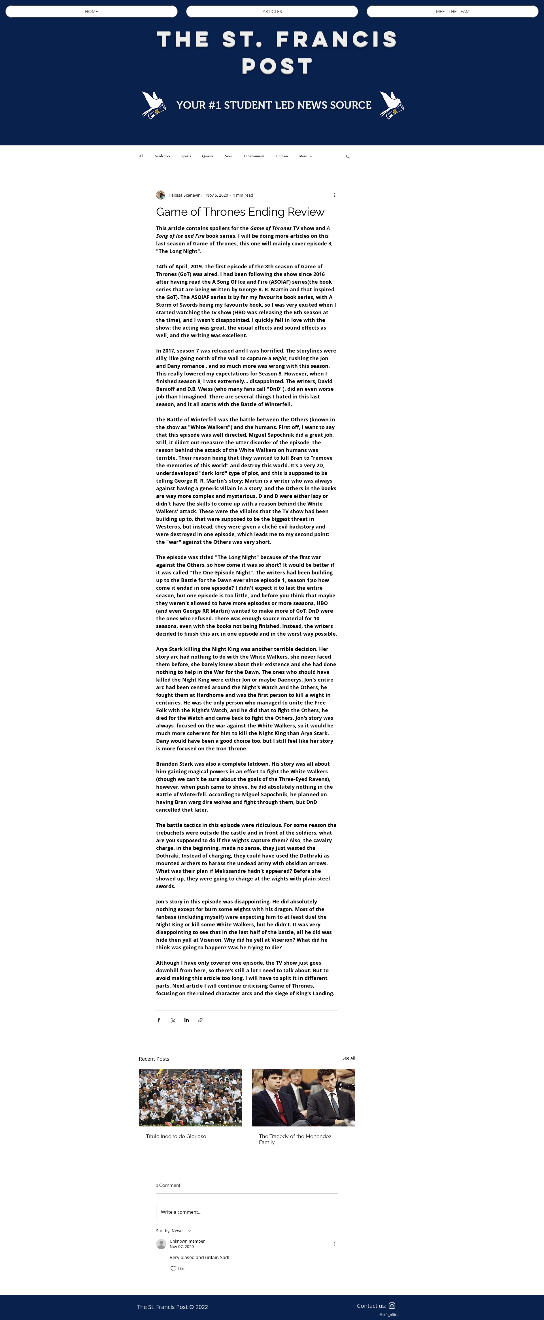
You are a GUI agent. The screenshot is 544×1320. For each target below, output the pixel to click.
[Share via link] (200, 1020)
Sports (186, 156)
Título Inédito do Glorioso (176, 1136)
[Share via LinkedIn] (186, 1020)
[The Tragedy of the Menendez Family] (303, 1097)
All (141, 156)
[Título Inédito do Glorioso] (190, 1097)
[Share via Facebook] (159, 1020)
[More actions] (334, 195)
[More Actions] (334, 1244)
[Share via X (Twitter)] (172, 1020)
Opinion (282, 156)
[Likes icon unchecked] (173, 1268)
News (228, 156)
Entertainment (254, 156)
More (303, 156)
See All (349, 1058)
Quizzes (207, 156)
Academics (162, 156)
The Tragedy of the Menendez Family (295, 1139)
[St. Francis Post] (392, 1305)
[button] (348, 156)
